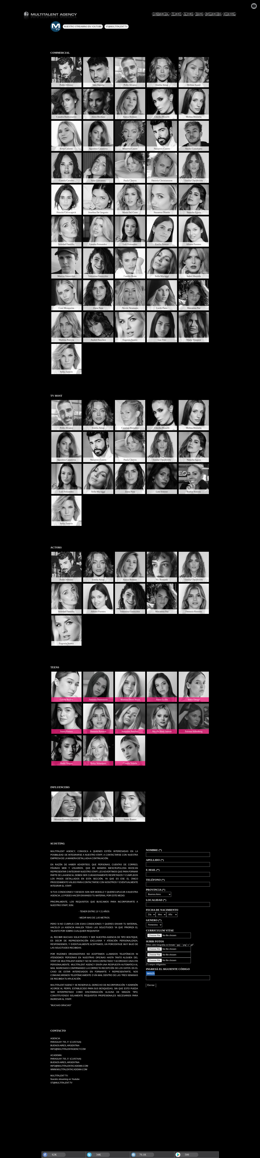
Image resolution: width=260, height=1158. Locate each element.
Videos (197, 99)
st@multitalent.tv (117, 26)
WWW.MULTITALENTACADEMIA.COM (68, 1069)
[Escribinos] (254, 8)
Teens (199, 14)
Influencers (213, 14)
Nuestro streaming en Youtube (83, 26)
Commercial (161, 14)
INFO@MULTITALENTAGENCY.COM (68, 1049)
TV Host (176, 14)
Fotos (66, 67)
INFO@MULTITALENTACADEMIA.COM (69, 1066)
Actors (188, 14)
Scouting (229, 14)
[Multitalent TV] (55, 26)
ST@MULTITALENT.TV (61, 1083)
